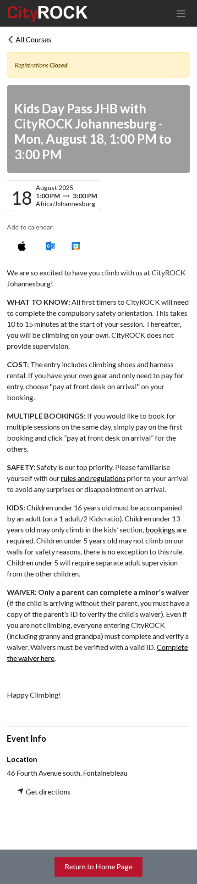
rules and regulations (93, 478)
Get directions (47, 791)
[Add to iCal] (22, 245)
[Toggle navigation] (181, 13)
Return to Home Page (98, 866)
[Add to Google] (75, 245)
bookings (160, 529)
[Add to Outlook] (50, 245)
